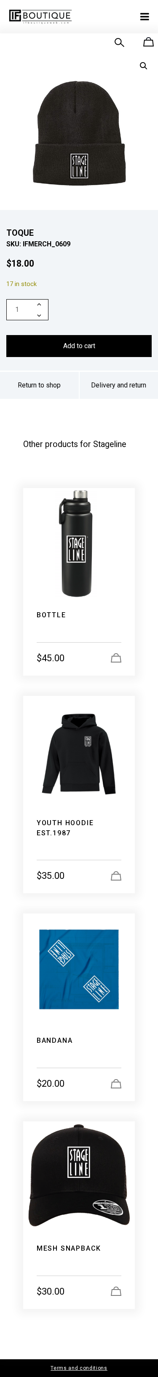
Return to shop (39, 385)
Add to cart (79, 346)
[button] (143, 66)
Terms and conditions (79, 1368)
